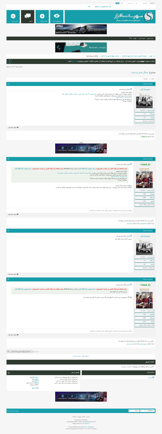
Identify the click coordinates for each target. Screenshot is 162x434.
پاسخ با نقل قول (12, 127)
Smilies (37, 379)
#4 (8, 279)
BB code (35, 377)
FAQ (130, 38)
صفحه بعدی (77, 356)
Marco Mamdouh (88, 427)
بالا (8, 351)
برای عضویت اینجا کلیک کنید (86, 168)
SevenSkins (86, 423)
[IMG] (37, 381)
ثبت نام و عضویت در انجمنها (103, 7)
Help (89, 7)
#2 (8, 159)
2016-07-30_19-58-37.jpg (124, 97)
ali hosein (130, 223)
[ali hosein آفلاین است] (144, 107)
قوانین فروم (35, 387)
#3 (8, 230)
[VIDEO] (36, 383)
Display (146, 78)
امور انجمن (142, 38)
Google (150, 378)
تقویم (134, 38)
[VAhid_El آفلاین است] (144, 187)
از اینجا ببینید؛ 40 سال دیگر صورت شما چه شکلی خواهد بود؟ (80, 94)
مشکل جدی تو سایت (139, 72)
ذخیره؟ (151, 3)
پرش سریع (151, 38)
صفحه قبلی (85, 356)
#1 (8, 84)
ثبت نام (74, 61)
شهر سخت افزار (14, 411)
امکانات (152, 78)
